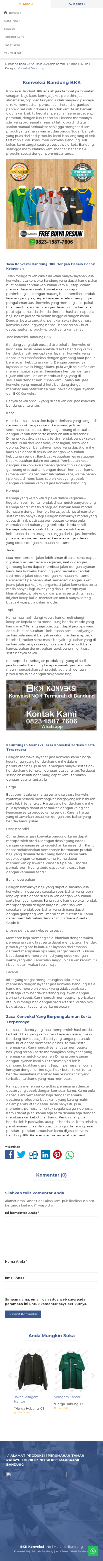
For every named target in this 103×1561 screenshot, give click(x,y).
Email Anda (14, 1278)
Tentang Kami (14, 36)
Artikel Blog (12, 52)
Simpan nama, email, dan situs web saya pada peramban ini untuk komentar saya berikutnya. (46, 1302)
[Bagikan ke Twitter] (22, 1157)
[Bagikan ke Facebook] (10, 1157)
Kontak (79, 4)
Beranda (14, 12)
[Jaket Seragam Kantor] (31, 1370)
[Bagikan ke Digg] (34, 1157)
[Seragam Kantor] (71, 1370)
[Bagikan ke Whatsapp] (71, 1157)
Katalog (9, 28)
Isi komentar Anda (21, 1213)
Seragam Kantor (67, 1397)
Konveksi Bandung (31, 68)
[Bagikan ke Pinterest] (58, 1157)
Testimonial (12, 44)
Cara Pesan (12, 20)
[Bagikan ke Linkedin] (46, 1157)
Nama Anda (15, 1261)
